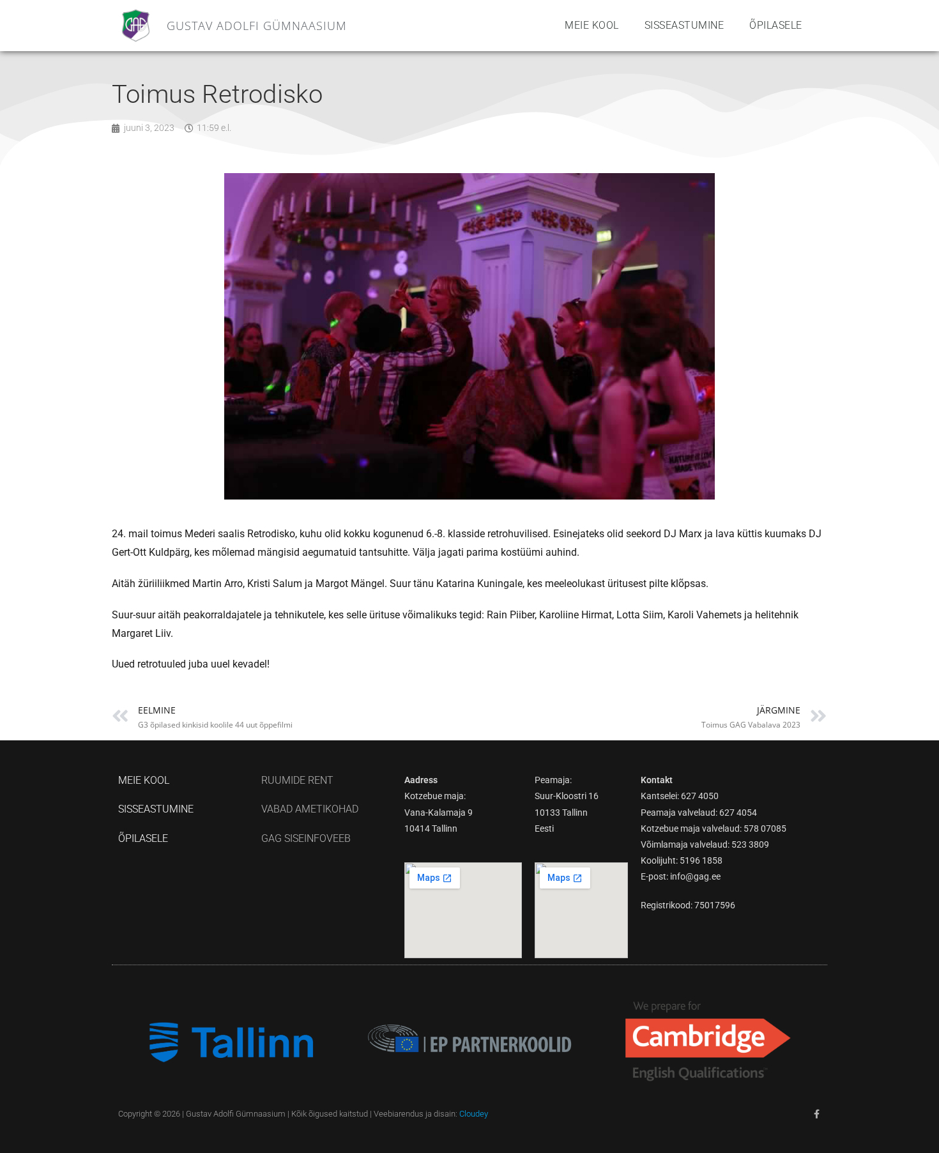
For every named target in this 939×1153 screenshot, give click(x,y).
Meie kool (592, 25)
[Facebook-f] (816, 1114)
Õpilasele (775, 25)
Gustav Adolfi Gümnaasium (257, 25)
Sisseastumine (684, 25)
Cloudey (473, 1114)
